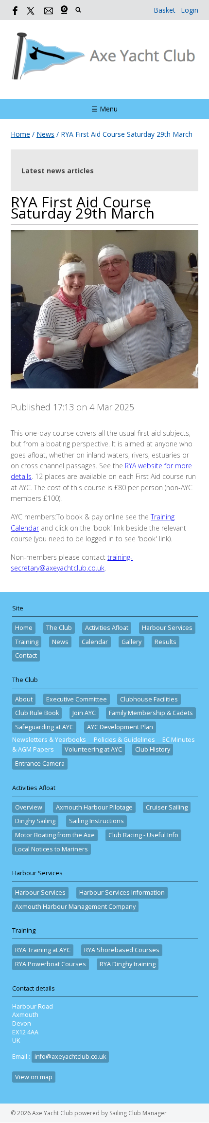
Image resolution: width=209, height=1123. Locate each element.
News (45, 134)
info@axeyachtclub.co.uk (70, 1056)
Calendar (95, 642)
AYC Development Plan (120, 727)
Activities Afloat (106, 628)
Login (189, 10)
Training (26, 642)
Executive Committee (76, 699)
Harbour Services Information (122, 892)
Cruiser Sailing (167, 807)
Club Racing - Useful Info (143, 835)
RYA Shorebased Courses (121, 950)
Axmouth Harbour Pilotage (94, 807)
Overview (28, 807)
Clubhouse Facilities (149, 699)
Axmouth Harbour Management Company (75, 906)
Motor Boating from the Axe (55, 835)
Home (20, 134)
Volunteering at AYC (93, 749)
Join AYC (84, 713)
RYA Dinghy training (128, 964)
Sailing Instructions (96, 821)
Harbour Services (167, 628)
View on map (33, 1077)
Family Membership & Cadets (151, 713)
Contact (26, 655)
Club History (152, 749)
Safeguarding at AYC (44, 727)
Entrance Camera (40, 763)
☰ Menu (104, 108)
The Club (59, 628)
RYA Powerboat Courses (50, 964)
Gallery (131, 642)
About (24, 699)
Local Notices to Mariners (51, 849)
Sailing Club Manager (138, 1113)
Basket (164, 10)
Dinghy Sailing (35, 821)
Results (165, 642)
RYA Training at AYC (42, 950)
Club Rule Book (37, 713)
